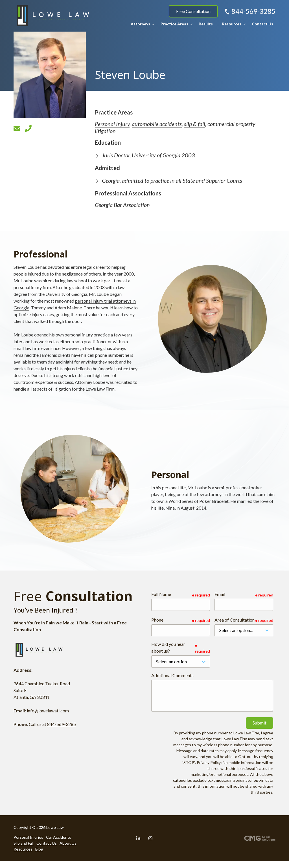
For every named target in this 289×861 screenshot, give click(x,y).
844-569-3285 (253, 11)
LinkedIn (138, 838)
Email (219, 594)
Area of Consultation (234, 619)
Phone (157, 619)
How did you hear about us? (168, 647)
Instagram (150, 838)
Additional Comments (172, 675)
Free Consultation (193, 11)
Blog (39, 849)
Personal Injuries (28, 837)
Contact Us (46, 843)
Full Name (161, 594)
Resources (23, 849)
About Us (68, 843)
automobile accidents (157, 123)
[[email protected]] (17, 128)
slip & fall (194, 123)
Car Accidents (58, 837)
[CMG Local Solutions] (259, 838)
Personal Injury (112, 123)
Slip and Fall (24, 843)
